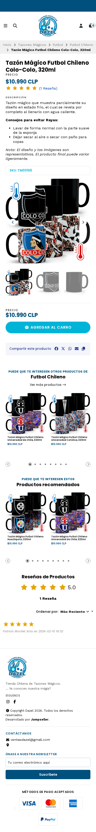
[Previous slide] (12, 222)
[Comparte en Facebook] (56, 349)
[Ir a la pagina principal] (48, 26)
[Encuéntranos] (8, 744)
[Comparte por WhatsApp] (70, 349)
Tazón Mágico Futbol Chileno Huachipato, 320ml (25, 538)
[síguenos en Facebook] (14, 702)
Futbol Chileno (81, 45)
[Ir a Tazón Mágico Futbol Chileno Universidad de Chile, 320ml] (26, 413)
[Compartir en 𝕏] (63, 349)
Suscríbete (48, 774)
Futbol (58, 45)
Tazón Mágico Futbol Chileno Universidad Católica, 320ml (69, 438)
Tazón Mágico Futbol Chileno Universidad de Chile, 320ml (25, 438)
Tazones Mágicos (32, 45)
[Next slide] (83, 222)
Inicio (7, 45)
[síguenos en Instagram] (8, 702)
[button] (83, 349)
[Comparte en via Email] (76, 349)
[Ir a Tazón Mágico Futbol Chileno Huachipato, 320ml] (26, 512)
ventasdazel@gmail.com (30, 739)
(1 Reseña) (48, 88)
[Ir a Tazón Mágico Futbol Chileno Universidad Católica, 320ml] (69, 413)
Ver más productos (46, 384)
